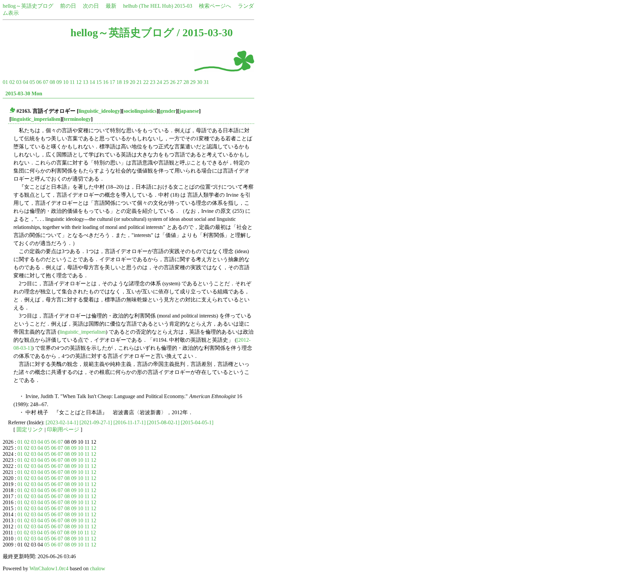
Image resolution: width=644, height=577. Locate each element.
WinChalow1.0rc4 (49, 568)
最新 (111, 6)
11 (72, 82)
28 (186, 82)
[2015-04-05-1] (197, 422)
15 (99, 82)
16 (105, 82)
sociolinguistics (140, 111)
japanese (189, 111)
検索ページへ (215, 6)
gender (168, 111)
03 (18, 82)
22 (146, 82)
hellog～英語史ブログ (28, 6)
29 (193, 82)
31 (206, 82)
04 (25, 82)
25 (166, 82)
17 (112, 82)
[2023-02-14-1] (62, 422)
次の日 (91, 6)
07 (45, 82)
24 (159, 82)
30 (199, 82)
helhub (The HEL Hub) (148, 6)
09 (59, 82)
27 (179, 82)
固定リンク (29, 429)
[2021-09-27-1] (95, 422)
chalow (97, 568)
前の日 (68, 6)
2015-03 (183, 6)
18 (119, 82)
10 (65, 82)
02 (12, 82)
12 (79, 82)
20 (132, 82)
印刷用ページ (63, 429)
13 (85, 82)
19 (125, 82)
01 (5, 82)
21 (139, 82)
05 (32, 82)
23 (152, 82)
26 (172, 82)
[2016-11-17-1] (129, 422)
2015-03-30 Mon (23, 93)
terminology (77, 119)
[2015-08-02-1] (163, 422)
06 (39, 82)
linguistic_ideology (99, 111)
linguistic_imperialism (35, 119)
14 (92, 82)
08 (52, 82)
